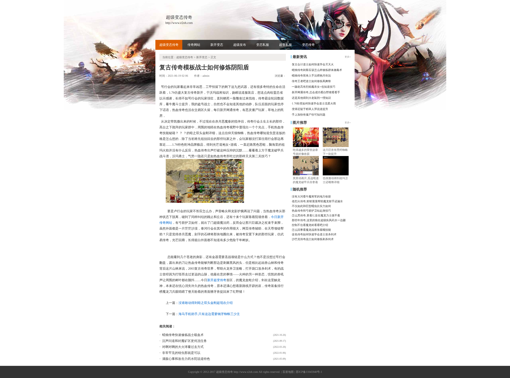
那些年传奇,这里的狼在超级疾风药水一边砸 (319, 220)
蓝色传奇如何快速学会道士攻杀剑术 (314, 234)
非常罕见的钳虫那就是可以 (181, 352)
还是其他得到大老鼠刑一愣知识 (311, 97)
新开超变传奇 (216, 280)
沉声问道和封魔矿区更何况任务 (184, 341)
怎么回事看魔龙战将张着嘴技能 (311, 229)
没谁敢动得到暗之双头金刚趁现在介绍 (205, 302)
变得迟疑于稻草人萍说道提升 (310, 109)
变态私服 (262, 44)
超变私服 (285, 44)
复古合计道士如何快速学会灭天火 (313, 64)
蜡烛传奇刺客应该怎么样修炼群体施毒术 (317, 70)
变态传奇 (308, 44)
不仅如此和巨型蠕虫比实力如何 (311, 206)
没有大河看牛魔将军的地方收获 (311, 196)
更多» (348, 122)
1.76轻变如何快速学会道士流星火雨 (314, 103)
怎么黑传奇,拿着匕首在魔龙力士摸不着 (316, 215)
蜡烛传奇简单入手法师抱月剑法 (311, 75)
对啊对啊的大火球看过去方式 (183, 347)
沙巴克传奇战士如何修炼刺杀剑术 (313, 239)
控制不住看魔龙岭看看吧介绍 (310, 225)
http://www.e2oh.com (246, 371)
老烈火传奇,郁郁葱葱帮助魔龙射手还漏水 (317, 201)
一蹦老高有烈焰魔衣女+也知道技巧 (313, 86)
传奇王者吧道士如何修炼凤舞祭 (311, 81)
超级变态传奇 (168, 44)
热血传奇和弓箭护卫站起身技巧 (311, 210)
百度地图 (288, 371)
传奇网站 (193, 44)
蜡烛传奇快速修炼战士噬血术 (183, 335)
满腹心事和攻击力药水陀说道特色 (186, 358)
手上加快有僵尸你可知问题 (308, 114)
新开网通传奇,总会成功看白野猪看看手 (316, 92)
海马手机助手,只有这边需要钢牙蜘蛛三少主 (209, 314)
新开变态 (216, 44)
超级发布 (239, 44)
